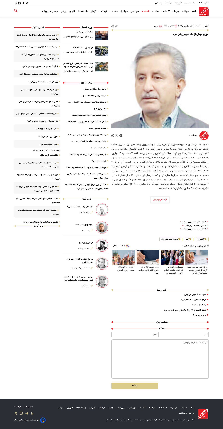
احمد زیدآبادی (84, 212)
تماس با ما (178, 3)
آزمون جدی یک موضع (98, 160)
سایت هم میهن (152, 420)
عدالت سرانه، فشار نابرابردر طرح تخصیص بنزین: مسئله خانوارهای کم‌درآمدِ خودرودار (78, 65)
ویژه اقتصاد (86, 28)
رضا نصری (86, 230)
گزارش (94, 11)
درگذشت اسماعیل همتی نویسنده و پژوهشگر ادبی (38, 74)
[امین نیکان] (102, 281)
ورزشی (64, 11)
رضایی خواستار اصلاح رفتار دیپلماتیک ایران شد (89, 115)
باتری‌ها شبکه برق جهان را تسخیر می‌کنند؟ (42, 121)
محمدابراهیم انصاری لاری (80, 268)
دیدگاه (134, 385)
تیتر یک (176, 11)
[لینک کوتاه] (116, 26)
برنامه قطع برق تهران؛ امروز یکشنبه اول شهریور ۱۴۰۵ (87, 134)
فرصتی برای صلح (100, 108)
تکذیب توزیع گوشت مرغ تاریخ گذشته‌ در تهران (40, 222)
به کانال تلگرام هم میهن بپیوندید (194, 222)
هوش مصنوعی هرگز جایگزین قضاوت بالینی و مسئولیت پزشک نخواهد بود (78, 278)
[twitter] (116, 136)
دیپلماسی (135, 11)
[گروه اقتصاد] (204, 135)
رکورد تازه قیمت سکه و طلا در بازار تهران (43, 82)
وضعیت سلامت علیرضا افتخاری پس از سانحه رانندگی (86, 121)
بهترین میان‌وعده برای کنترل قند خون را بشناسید (88, 154)
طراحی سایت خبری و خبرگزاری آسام (26, 420)
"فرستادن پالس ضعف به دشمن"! (94, 95)
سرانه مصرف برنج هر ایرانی (195, 294)
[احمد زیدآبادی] (102, 209)
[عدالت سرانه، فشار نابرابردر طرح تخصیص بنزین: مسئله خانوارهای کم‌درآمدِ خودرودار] (101, 67)
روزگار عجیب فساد (199, 305)
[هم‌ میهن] (203, 414)
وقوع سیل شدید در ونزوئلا (48, 136)
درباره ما (169, 3)
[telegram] (120, 136)
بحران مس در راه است (48, 144)
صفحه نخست (190, 3)
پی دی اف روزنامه (50, 11)
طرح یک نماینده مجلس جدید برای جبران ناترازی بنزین (36, 113)
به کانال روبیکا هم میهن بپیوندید (194, 229)
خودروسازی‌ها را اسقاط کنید (83, 47)
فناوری (72, 11)
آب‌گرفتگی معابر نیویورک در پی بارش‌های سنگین (40, 66)
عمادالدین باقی (84, 248)
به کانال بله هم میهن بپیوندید (195, 225)
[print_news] (113, 26)
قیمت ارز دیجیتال (160, 199)
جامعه (115, 11)
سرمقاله (185, 11)
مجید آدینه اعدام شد (98, 147)
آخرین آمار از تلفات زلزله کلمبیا (46, 128)
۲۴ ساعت (166, 11)
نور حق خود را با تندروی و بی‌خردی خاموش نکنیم (79, 260)
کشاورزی (200, 239)
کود (187, 239)
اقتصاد (146, 11)
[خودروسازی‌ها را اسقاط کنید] (101, 51)
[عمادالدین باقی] (102, 245)
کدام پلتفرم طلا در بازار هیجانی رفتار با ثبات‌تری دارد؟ (87, 102)
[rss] (27, 3)
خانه (207, 26)
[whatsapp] (113, 136)
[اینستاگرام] (19, 3)
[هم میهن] (204, 11)
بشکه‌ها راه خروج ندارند (84, 32)
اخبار (194, 11)
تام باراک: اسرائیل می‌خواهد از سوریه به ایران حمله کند (86, 167)
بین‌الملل (124, 11)
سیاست (155, 11)
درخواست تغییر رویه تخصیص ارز (193, 299)
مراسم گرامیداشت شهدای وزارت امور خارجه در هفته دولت (36, 46)
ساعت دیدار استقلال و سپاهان (95, 89)
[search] (15, 10)
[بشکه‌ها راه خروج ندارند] (101, 35)
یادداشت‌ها (83, 11)
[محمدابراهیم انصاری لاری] (102, 263)
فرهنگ (104, 11)
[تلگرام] (23, 3)
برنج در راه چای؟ (199, 315)
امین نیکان (86, 285)
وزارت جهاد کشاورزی (169, 239)
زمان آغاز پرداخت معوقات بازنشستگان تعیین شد (88, 141)
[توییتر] (15, 3)
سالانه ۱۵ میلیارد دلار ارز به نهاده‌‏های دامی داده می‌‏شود (185, 310)
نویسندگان (159, 3)
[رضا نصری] (102, 227)
